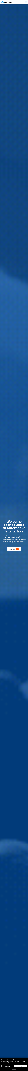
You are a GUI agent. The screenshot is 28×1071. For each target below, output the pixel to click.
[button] (14, 549)
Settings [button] (14, 1069)
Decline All (7, 1066)
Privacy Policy (11, 1062)
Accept (20, 1066)
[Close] (26, 1059)
